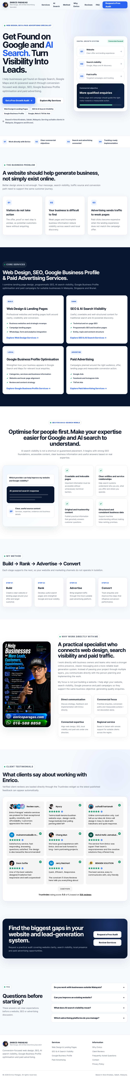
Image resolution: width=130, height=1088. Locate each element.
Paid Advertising (59, 1060)
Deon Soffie (22, 863)
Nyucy (59, 806)
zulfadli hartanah (104, 806)
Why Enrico (76, 4)
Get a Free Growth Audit (18, 100)
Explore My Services (50, 100)
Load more (65, 888)
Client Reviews (98, 1051)
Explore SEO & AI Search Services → (88, 337)
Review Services (107, 942)
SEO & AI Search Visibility (62, 1051)
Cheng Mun (61, 835)
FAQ (98, 5)
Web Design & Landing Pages (64, 1047)
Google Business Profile (62, 1055)
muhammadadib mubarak (30, 835)
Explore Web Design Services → (23, 337)
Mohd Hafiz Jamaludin (106, 835)
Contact (95, 1060)
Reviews (88, 5)
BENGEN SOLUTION (104, 863)
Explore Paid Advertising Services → (88, 388)
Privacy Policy (98, 1064)
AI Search (56, 4)
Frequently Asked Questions (104, 1055)
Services (46, 5)
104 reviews (85, 894)
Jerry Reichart (63, 863)
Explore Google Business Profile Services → (29, 388)
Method (66, 5)
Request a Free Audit (112, 5)
